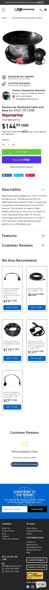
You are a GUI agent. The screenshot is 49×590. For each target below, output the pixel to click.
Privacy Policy (8, 531)
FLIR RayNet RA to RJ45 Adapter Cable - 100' (11, 343)
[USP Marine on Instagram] (32, 587)
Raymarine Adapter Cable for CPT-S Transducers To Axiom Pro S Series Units (11, 293)
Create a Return (36, 567)
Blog (4, 534)
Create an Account (34, 531)
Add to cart (12, 307)
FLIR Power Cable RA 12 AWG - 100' (36, 290)
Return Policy (32, 545)
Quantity (5, 140)
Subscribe (37, 509)
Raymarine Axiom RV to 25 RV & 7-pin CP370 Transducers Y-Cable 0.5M (36, 344)
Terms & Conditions (10, 539)
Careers (5, 536)
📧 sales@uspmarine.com (25, 99)
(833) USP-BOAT (12, 569)
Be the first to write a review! (24, 464)
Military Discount (34, 550)
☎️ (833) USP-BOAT (22, 96)
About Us (6, 528)
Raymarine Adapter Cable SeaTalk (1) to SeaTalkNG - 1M (12, 394)
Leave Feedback (37, 560)
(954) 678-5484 (12, 571)
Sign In (29, 534)
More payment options (21, 166)
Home (4, 18)
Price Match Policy (34, 547)
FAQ (28, 553)
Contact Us (31, 542)
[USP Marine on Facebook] (28, 587)
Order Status (32, 528)
